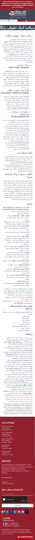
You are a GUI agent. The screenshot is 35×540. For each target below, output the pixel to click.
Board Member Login (7, 477)
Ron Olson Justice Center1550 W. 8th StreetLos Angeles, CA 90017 (7, 428)
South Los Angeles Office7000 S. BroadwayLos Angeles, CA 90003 (7, 440)
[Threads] (26, 511)
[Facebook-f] (7, 511)
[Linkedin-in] (15, 511)
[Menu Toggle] (26, 20)
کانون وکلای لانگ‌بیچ (18, 395)
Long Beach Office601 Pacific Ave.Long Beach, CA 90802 (7, 446)
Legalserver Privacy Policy (8, 483)
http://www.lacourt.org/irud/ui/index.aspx (21, 301)
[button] (9, 20)
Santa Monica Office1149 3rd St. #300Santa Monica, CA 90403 (7, 453)
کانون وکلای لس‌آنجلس (15, 393)
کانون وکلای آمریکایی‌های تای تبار (17, 401)
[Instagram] (11, 511)
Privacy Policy (5, 482)
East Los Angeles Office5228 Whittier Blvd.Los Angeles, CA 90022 (7, 434)
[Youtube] (18, 511)
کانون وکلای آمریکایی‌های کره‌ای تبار (22, 397)
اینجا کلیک (21, 293)
